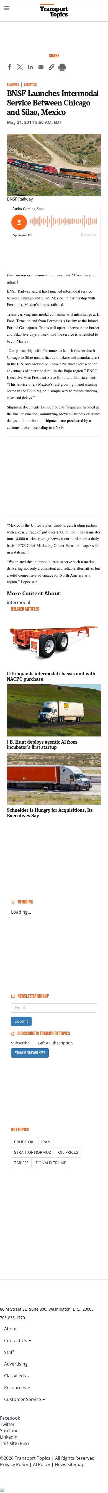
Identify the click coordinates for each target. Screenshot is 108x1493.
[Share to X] (20, 68)
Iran (45, 1141)
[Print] (62, 68)
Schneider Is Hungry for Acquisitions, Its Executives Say (50, 813)
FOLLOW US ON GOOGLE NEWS (30, 1052)
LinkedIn (8, 1437)
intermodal (18, 602)
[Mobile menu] (7, 8)
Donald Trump (51, 1162)
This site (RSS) (14, 1443)
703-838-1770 (12, 1317)
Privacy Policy (14, 1464)
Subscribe (20, 1043)
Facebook (10, 1418)
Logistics (30, 84)
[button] (51, 68)
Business (13, 84)
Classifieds (15, 1376)
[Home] (54, 11)
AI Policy (41, 1464)
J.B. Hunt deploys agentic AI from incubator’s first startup (42, 744)
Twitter (7, 1424)
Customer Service (23, 1399)
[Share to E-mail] (41, 68)
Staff (9, 1352)
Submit (21, 1021)
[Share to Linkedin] (30, 68)
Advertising (16, 1364)
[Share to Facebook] (9, 68)
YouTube (9, 1431)
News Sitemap (69, 1464)
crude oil (24, 1141)
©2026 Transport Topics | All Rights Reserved (47, 1458)
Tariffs (21, 1162)
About (10, 1329)
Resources (15, 1387)
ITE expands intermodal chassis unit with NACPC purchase (51, 676)
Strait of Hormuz (32, 1152)
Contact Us (16, 1341)
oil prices (68, 1152)
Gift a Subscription (55, 1043)
